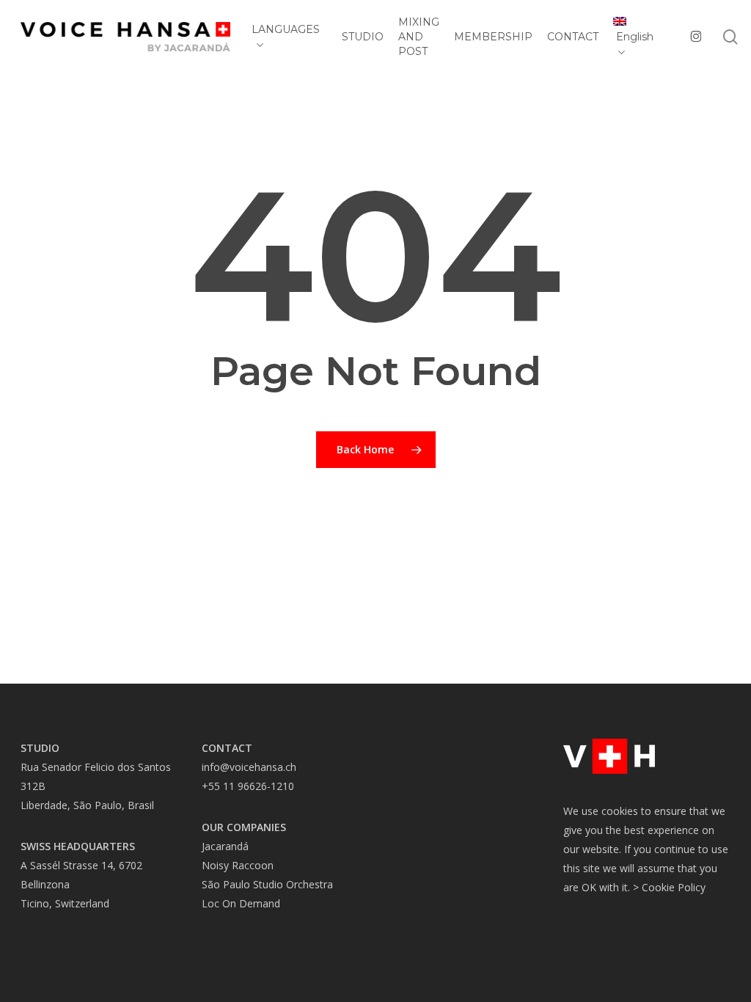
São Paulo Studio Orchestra (267, 884)
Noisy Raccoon (238, 865)
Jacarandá (225, 846)
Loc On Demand (241, 903)
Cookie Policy (674, 887)
